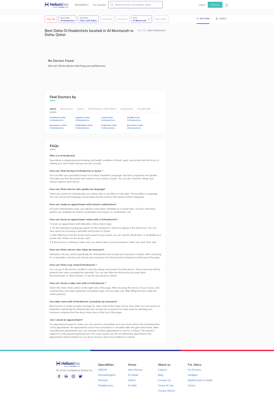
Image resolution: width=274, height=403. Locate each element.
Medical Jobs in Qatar (200, 380)
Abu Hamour (135, 369)
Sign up (215, 4)
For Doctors (99, 4)
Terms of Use (165, 385)
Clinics (192, 385)
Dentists (103, 380)
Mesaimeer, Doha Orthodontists (58, 126)
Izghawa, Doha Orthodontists (82, 118)
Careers (162, 369)
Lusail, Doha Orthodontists (108, 118)
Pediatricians (105, 385)
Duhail (131, 380)
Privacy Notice (166, 390)
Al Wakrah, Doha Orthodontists (57, 118)
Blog (160, 374)
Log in (202, 4)
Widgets (193, 374)
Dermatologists (107, 374)
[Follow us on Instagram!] (73, 376)
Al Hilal (132, 385)
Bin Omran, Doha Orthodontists (135, 126)
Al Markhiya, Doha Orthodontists (83, 126)
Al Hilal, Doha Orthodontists (134, 118)
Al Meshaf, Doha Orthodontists (109, 126)
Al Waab (133, 374)
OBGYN (102, 369)
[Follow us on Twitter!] (80, 376)
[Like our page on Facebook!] (59, 376)
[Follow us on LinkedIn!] (66, 376)
